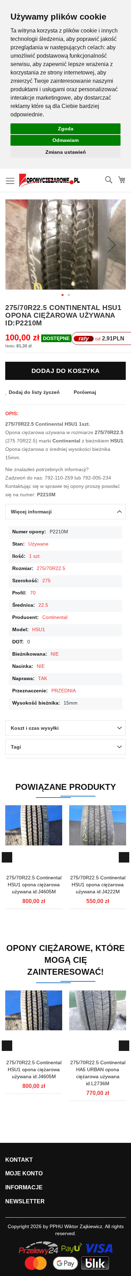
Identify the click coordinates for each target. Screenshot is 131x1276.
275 (46, 580)
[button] (112, 244)
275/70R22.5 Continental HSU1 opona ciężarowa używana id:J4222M (97, 884)
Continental (54, 617)
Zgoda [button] (65, 128)
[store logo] (49, 180)
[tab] (65, 511)
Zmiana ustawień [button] (65, 152)
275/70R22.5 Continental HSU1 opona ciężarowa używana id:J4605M (33, 884)
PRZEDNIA (63, 690)
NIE (55, 654)
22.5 (43, 605)
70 (33, 593)
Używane (38, 544)
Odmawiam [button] (65, 140)
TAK (42, 678)
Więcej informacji (31, 511)
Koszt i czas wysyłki (35, 728)
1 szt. (35, 556)
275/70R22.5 (51, 568)
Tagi (16, 747)
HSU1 (38, 629)
